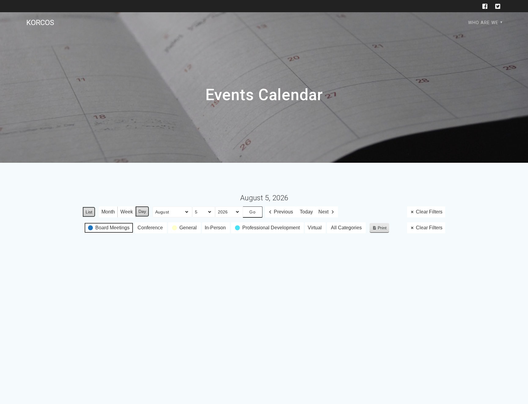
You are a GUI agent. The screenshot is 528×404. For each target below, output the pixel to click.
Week (126, 211)
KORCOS (40, 22)
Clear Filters (429, 211)
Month (108, 211)
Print (379, 229)
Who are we (483, 22)
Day (142, 211)
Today (306, 211)
